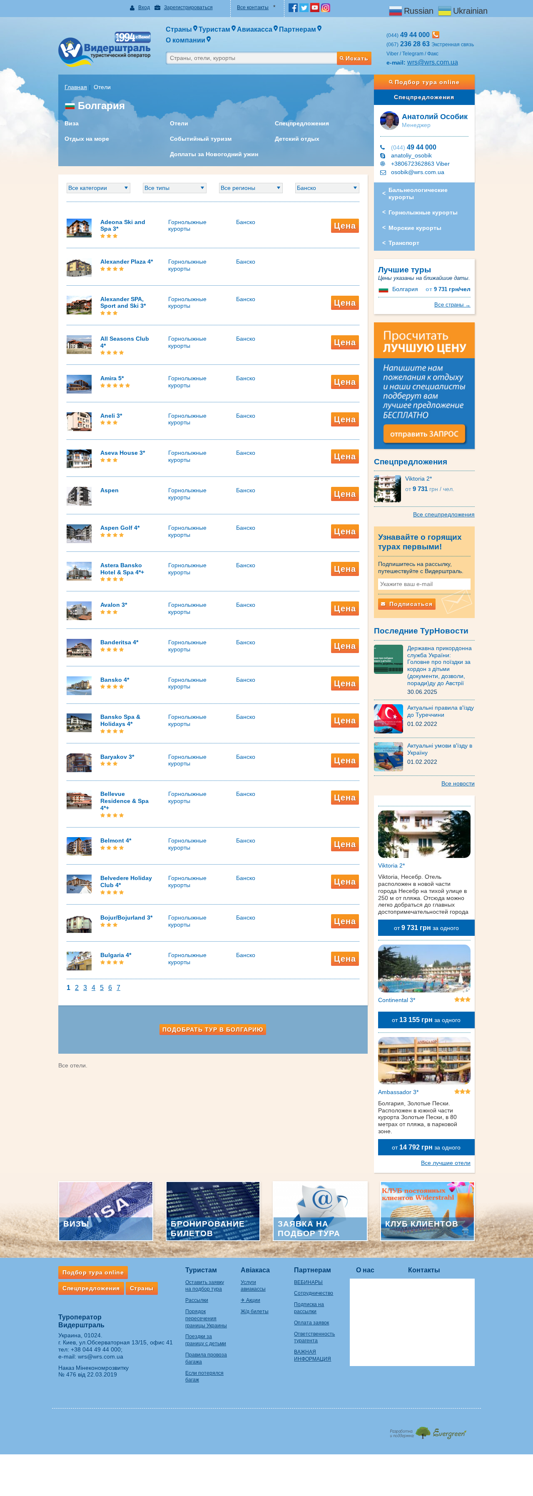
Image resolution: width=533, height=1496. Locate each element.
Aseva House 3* (122, 452)
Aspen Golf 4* (119, 527)
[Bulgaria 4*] (79, 960)
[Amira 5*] (79, 383)
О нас (365, 1270)
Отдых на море (87, 138)
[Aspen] (79, 495)
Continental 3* (396, 1000)
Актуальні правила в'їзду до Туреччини (440, 711)
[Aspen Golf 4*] (79, 533)
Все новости (458, 783)
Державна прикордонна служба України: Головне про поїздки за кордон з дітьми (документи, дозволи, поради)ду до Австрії (439, 665)
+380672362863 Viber (420, 163)
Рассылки (196, 1300)
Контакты (424, 1270)
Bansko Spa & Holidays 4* (120, 720)
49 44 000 (413, 147)
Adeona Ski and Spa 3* (122, 225)
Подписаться (410, 604)
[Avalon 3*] (79, 610)
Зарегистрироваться (188, 7)
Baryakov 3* (117, 756)
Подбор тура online (427, 82)
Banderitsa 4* (119, 642)
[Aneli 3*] (79, 421)
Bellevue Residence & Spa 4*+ (124, 800)
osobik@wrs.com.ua (417, 172)
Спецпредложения (302, 123)
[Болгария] (384, 289)
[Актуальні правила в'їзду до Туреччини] (390, 718)
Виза (72, 123)
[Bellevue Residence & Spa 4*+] (79, 799)
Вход (144, 7)
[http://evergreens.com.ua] (428, 1430)
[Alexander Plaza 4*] (79, 267)
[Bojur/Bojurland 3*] (79, 923)
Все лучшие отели (446, 1162)
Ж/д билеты (255, 1311)
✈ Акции (250, 1300)
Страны (142, 1288)
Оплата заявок (311, 1323)
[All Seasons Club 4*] (79, 344)
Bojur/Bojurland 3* (126, 917)
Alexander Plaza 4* (126, 261)
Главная (76, 87)
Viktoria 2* (418, 478)
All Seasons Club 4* (124, 342)
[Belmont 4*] (79, 846)
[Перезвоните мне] (435, 34)
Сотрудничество (313, 1293)
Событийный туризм (201, 138)
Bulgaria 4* (115, 955)
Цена (345, 225)
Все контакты (253, 7)
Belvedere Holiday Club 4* (126, 881)
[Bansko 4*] (79, 685)
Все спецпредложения (444, 514)
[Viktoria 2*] (389, 488)
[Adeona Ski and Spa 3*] (79, 227)
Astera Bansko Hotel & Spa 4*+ (122, 569)
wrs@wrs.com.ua (432, 62)
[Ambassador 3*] (424, 1062)
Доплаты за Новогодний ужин (214, 154)
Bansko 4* (114, 679)
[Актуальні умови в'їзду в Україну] (390, 756)
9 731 (448, 289)
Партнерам (312, 1270)
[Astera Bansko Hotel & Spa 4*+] (79, 570)
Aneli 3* (111, 415)
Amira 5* (112, 378)
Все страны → (452, 305)
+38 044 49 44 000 (96, 1349)
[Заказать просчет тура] (424, 389)
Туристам (201, 1270)
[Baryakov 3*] (79, 762)
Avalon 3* (113, 604)
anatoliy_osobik (411, 155)
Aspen (109, 490)
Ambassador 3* (398, 1092)
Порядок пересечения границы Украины (206, 1319)
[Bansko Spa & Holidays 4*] (79, 722)
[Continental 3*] (424, 970)
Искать (357, 58)
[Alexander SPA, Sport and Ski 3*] (79, 304)
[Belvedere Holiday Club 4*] (79, 883)
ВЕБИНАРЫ (308, 1282)
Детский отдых (297, 138)
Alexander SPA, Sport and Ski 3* (123, 302)
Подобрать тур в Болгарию (212, 1029)
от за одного (426, 927)
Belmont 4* (115, 840)
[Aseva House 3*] (79, 458)
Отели (179, 123)
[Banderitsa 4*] (79, 647)
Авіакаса (255, 1270)
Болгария (405, 289)
